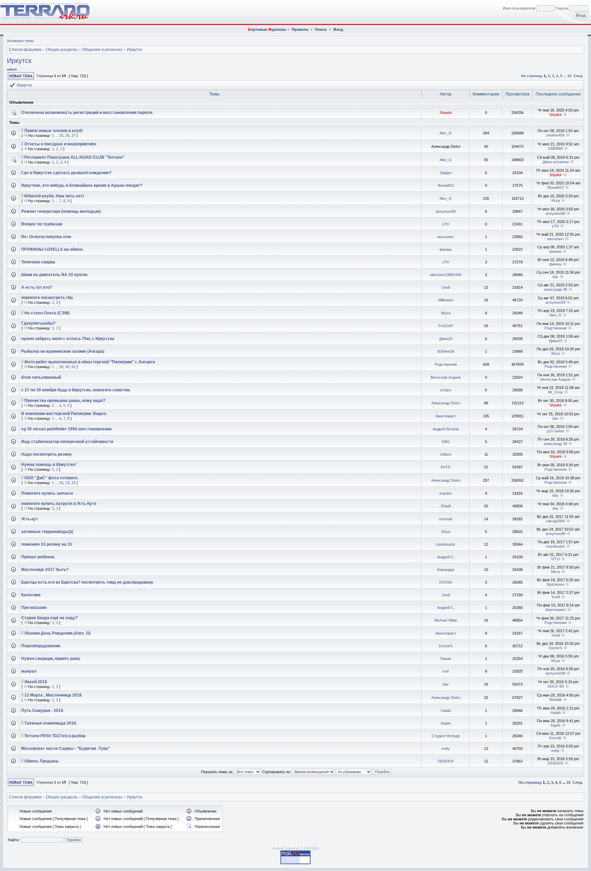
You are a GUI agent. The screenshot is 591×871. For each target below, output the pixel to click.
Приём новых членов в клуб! (53, 130)
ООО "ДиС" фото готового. (51, 478)
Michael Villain (445, 620)
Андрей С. (446, 557)
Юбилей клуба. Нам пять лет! (54, 196)
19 (67, 483)
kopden (445, 493)
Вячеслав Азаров (446, 377)
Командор (445, 570)
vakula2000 (555, 521)
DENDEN (446, 761)
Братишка (555, 584)
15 (569, 76)
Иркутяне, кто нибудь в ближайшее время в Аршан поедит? (81, 185)
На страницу (532, 76)
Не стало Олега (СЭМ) (46, 313)
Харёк (446, 723)
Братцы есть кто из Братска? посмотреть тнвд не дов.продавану (87, 582)
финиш (445, 249)
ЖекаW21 (445, 185)
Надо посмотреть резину (46, 454)
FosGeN (445, 326)
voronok (445, 519)
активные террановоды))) (47, 531)
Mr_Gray (555, 392)
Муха (445, 313)
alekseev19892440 (445, 275)
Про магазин (34, 607)
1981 (446, 442)
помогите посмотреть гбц (47, 297)
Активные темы (20, 41)
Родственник (555, 328)
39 (61, 367)
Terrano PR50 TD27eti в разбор (55, 735)
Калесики (30, 595)
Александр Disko (445, 403)
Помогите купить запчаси (47, 493)
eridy (446, 748)
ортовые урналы (267, 29)
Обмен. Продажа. (41, 761)
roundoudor (445, 544)
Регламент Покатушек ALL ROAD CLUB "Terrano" (74, 157)
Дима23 (445, 339)
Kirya (555, 200)
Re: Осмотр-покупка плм (46, 236)
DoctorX (445, 646)
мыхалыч (445, 237)
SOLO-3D (555, 686)
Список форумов (25, 49)
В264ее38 (445, 351)
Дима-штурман (555, 162)
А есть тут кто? (36, 287)
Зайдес (445, 173)
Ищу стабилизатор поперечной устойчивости (67, 441)
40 (67, 367)
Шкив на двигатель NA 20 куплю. (54, 274)
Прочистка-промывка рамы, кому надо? (64, 400)
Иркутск (134, 49)
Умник (445, 658)
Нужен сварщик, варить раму (50, 658)
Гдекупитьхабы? (38, 323)
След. (578, 76)
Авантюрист (445, 416)
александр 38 (555, 289)
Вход (338, 29)
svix (445, 671)
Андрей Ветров (446, 429)
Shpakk (445, 112)
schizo (445, 390)
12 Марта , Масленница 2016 (53, 695)
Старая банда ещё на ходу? (49, 617)
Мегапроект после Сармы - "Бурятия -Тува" (65, 748)
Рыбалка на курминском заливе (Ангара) (62, 351)
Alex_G (445, 133)
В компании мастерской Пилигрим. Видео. (64, 413)
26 (67, 135)
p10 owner (555, 431)
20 (73, 483)
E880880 (555, 148)
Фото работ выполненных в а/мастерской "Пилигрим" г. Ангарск (89, 362)
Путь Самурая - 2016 (42, 710)
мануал (29, 671)
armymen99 (446, 211)
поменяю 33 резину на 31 (46, 544)
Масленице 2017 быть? (44, 569)
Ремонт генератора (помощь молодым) (61, 211)
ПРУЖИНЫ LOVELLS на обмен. (52, 249)
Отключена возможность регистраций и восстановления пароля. (87, 112)
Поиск (321, 29)
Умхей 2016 (35, 681)
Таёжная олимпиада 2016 (50, 723)
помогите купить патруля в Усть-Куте (58, 503)
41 (73, 367)
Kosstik (555, 738)
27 (73, 135)
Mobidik (555, 700)
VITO (555, 559)
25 (61, 135)
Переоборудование (41, 646)
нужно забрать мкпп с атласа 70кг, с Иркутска (67, 338)
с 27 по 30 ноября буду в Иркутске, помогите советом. (76, 390)
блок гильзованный (41, 377)
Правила (300, 29)
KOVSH (445, 582)
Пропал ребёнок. (38, 557)
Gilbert (445, 454)
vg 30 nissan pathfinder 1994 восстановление (66, 429)
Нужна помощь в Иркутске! (48, 464)
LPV (445, 224)
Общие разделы (62, 49)
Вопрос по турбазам (41, 224)
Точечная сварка (38, 262)
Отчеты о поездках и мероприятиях (60, 144)
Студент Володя (446, 736)
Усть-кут (29, 519)
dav (555, 277)
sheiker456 (555, 135)
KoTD (445, 467)
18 (61, 483)
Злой (446, 287)
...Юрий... (446, 506)
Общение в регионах (102, 49)
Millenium (445, 300)
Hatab (446, 710)
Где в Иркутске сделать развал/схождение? (66, 172)
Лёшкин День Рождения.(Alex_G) (57, 633)
